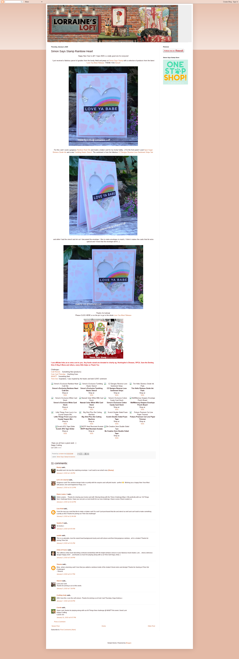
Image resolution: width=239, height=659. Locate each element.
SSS (65, 395)
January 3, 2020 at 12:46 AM (66, 516)
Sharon (59, 581)
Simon (117, 63)
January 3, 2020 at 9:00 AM (66, 529)
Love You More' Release (122, 315)
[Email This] (78, 454)
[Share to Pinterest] (88, 454)
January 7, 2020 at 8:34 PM (66, 601)
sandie (59, 535)
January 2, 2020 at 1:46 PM (66, 473)
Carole (59, 607)
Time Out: (54, 379)
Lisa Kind (60, 509)
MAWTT (54, 376)
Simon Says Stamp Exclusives (66, 456)
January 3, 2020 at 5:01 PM (66, 543)
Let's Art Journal (62, 480)
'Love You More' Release (96, 63)
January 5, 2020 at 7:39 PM (66, 588)
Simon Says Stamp (116, 61)
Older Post (151, 626)
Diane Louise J (62, 494)
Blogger (128, 643)
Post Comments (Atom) (68, 630)
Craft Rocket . (56, 372)
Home (104, 626)
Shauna (59, 564)
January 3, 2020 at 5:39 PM (66, 557)
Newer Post (56, 626)
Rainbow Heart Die (83, 150)
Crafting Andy (61, 595)
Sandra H (60, 523)
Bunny (59, 467)
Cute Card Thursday (58, 374)
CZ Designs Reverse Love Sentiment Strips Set (136, 152)
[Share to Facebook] (85, 454)
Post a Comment (59, 622)
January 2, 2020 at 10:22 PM (66, 502)
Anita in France (62, 550)
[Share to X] (83, 454)
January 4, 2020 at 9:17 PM (66, 574)
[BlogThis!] (81, 454)
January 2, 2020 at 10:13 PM (66, 487)
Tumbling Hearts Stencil (83, 152)
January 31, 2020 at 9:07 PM (66, 617)
